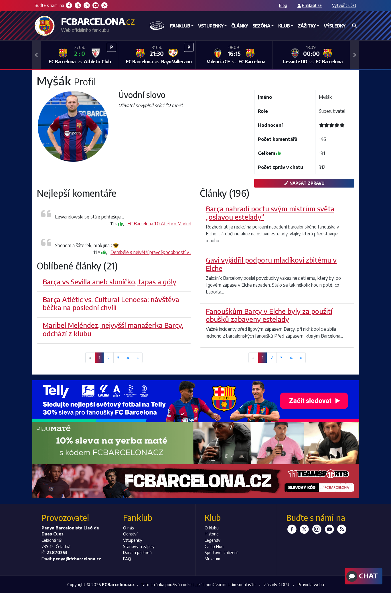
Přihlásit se (312, 5)
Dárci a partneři (137, 552)
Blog (283, 5)
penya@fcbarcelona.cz (77, 558)
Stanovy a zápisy (139, 546)
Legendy (212, 540)
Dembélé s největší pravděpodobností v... (150, 252)
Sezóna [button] (261, 26)
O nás (128, 527)
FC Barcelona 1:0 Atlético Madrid (159, 223)
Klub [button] (284, 26)
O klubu (212, 527)
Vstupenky (132, 540)
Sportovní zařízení (221, 552)
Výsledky (334, 26)
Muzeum (212, 558)
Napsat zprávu (306, 183)
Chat (367, 575)
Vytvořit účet (344, 5)
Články (239, 26)
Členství (130, 533)
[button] (36, 55)
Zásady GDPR (276, 584)
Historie (212, 533)
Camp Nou (214, 546)
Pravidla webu (311, 584)
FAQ (127, 558)
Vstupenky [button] (210, 26)
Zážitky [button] (307, 26)
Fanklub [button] (180, 26)
